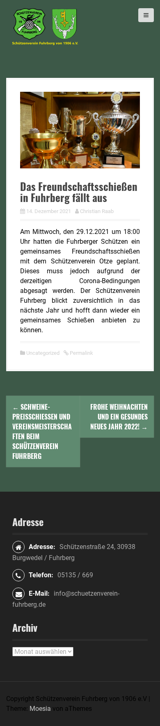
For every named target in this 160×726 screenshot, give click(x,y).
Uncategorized (42, 353)
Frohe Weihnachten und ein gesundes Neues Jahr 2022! (119, 416)
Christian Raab (97, 211)
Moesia (40, 708)
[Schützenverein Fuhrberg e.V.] (45, 26)
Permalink (81, 353)
